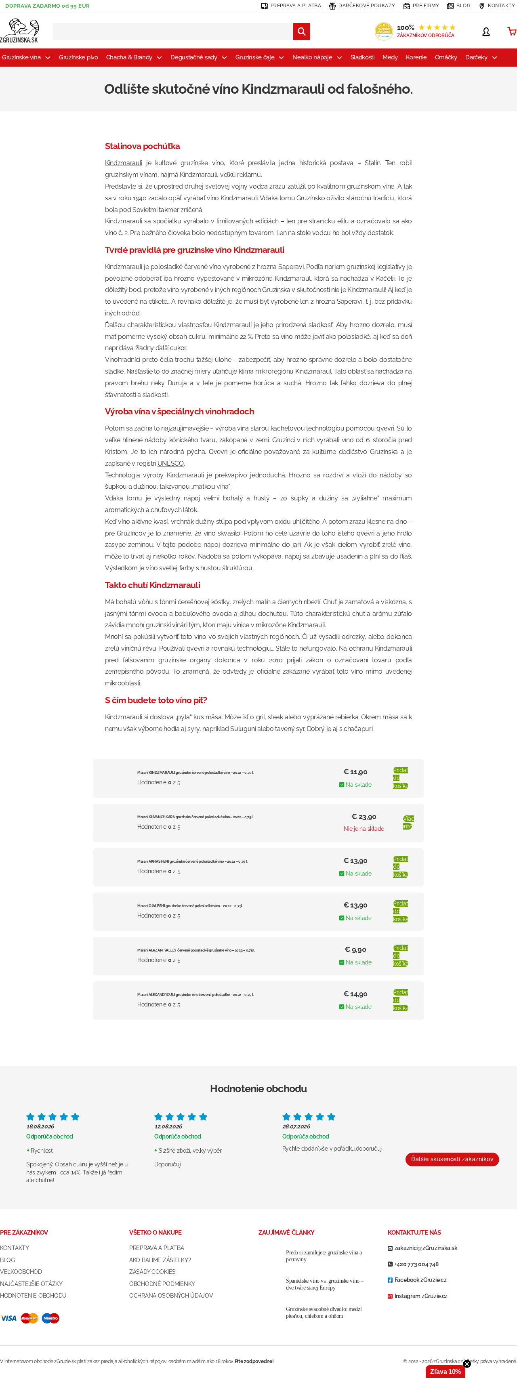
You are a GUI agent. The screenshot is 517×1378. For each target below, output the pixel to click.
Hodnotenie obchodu (33, 1295)
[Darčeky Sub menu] (495, 58)
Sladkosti (362, 57)
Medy (390, 57)
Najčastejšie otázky (31, 1284)
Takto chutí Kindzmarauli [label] (152, 585)
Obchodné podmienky (162, 1284)
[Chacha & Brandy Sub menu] (159, 58)
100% (426, 27)
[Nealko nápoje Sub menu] (339, 58)
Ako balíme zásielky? (160, 1260)
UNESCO (171, 463)
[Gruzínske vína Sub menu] (48, 58)
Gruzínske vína (21, 57)
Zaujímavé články (286, 1232)
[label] (258, 660)
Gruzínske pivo (78, 57)
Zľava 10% (445, 1371)
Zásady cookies (152, 1272)
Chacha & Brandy (129, 57)
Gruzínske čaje (255, 57)
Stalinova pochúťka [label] (142, 146)
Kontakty (14, 1248)
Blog (7, 1260)
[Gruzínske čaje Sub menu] (281, 58)
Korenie (416, 57)
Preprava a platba (156, 1248)
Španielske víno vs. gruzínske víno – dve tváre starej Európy (325, 1284)
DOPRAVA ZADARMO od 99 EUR (47, 6)
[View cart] (512, 31)
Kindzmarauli (123, 163)
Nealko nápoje (312, 57)
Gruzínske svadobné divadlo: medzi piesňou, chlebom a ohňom (323, 1312)
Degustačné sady (193, 57)
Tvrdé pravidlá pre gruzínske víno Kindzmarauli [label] (194, 250)
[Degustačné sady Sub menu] (224, 58)
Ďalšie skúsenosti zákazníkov (452, 1159)
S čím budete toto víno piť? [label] (156, 700)
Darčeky (476, 57)
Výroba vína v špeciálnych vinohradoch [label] (179, 411)
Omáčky (446, 57)
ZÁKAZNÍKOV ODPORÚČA (425, 35)
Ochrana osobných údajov (171, 1295)
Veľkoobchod (21, 1272)
